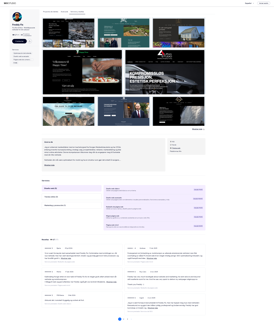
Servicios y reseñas (77, 12)
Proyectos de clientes (50, 12)
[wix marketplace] (10, 3)
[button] (68, 32)
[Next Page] (131, 319)
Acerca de (64, 12)
